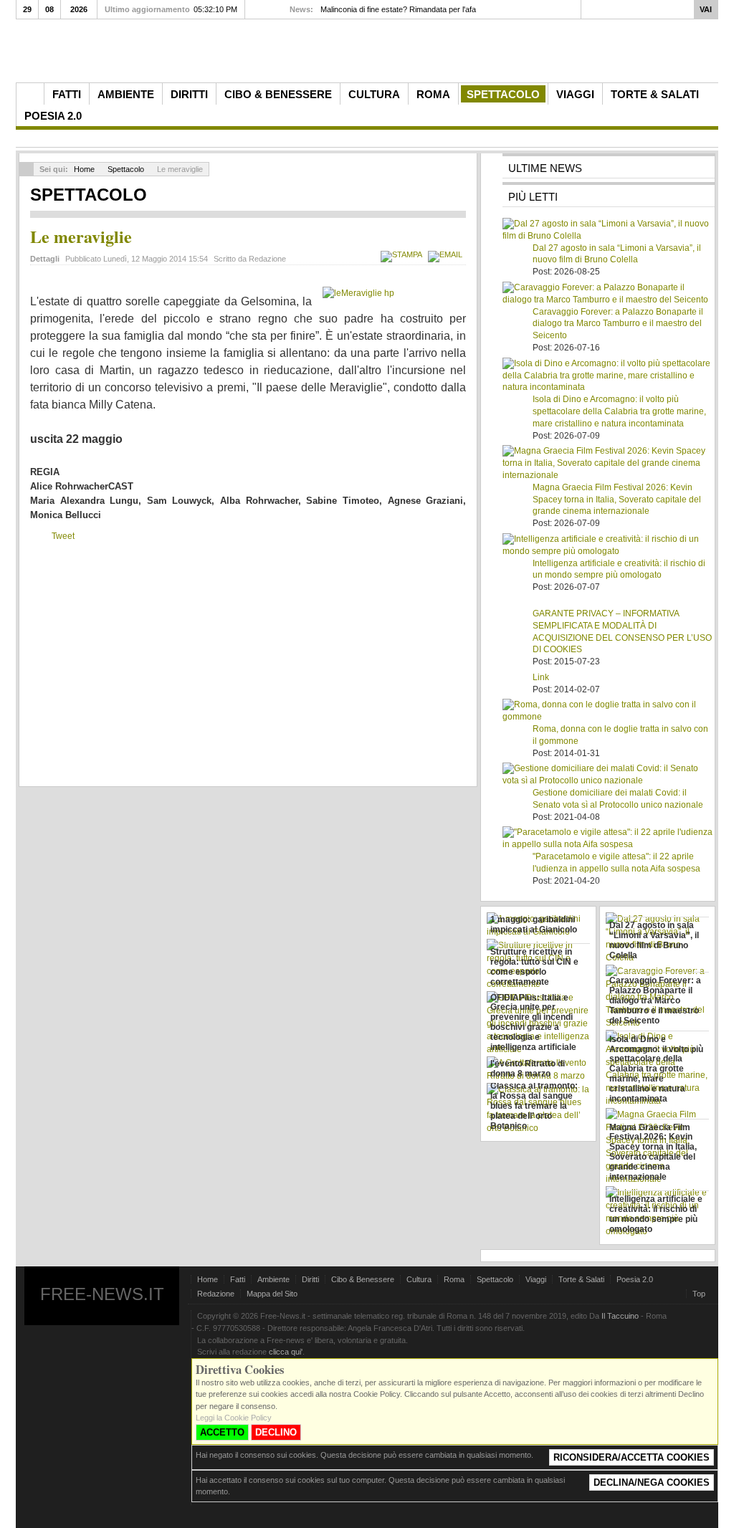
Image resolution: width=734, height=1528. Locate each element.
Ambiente (273, 1279)
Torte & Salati (581, 1279)
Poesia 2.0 (634, 1279)
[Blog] (705, 93)
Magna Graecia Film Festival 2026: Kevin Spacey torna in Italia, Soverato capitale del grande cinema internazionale (617, 499)
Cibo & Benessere (362, 1279)
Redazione (215, 1293)
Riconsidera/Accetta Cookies (631, 1457)
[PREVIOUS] (256, 9)
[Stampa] (403, 254)
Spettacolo (126, 169)
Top (698, 1293)
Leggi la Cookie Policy (234, 1417)
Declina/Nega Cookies (652, 1482)
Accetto (222, 1432)
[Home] (30, 93)
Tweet (63, 536)
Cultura (419, 1279)
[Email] (447, 254)
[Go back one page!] (26, 169)
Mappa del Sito (272, 1293)
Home (84, 169)
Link (541, 677)
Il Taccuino (620, 1316)
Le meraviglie (81, 236)
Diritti (310, 1279)
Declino (276, 1432)
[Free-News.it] (370, 54)
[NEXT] (268, 9)
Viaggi (535, 1279)
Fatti (237, 1279)
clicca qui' (285, 1351)
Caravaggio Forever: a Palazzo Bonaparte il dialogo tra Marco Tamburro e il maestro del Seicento (618, 324)
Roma (454, 1279)
